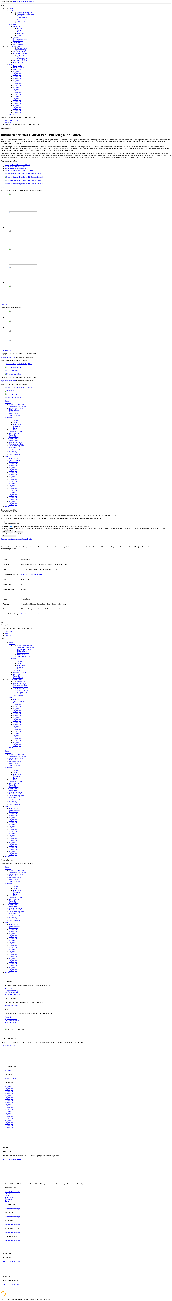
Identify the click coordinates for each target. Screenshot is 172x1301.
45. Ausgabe (13, 496)
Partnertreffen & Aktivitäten (17, 406)
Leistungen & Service (11, 438)
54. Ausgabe (13, 480)
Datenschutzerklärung (8, 539)
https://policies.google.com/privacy (32, 574)
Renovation (16, 426)
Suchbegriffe (5, 625)
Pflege (15, 428)
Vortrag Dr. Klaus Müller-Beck (18, 165)
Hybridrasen (13, 429)
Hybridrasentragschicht (16, 431)
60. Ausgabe (13, 469)
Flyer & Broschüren (15, 449)
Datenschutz (12, 357)
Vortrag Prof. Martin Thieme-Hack (19, 170)
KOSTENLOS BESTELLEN (12, 1159)
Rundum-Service (14, 440)
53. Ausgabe (13, 481)
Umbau (15, 422)
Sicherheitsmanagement (16, 446)
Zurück (3, 187)
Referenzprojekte (14, 451)
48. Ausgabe (13, 490)
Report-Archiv (13, 462)
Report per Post (14, 458)
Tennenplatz (12, 435)
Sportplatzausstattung (15, 442)
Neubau (15, 421)
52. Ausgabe (13, 483)
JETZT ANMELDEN (9, 1045)
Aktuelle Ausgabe (14, 460)
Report (7, 456)
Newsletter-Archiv (14, 455)
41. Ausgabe (13, 503)
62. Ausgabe (13, 465)
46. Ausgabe (13, 494)
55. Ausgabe (13, 478)
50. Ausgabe (13, 487)
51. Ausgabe (13, 485)
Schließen (4, 623)
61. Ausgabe (13, 467)
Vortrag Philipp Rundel (15, 166)
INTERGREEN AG (11, 121)
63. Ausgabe (13, 463)
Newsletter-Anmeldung (16, 453)
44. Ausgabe (13, 497)
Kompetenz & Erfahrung (16, 408)
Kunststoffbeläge (14, 437)
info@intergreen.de (30, 1)
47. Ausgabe (13, 492)
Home (7, 401)
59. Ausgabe (13, 471)
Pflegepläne (12, 447)
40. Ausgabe (13, 505)
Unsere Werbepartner (15, 415)
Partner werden (13, 413)
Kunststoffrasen (14, 433)
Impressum (4, 357)
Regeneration (17, 424)
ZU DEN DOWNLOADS (11, 1261)
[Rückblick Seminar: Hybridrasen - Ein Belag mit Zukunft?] (24, 173)
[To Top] (3, 1296)
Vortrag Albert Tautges (15, 168)
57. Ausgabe (13, 474)
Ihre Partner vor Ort (15, 412)
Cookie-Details (27, 539)
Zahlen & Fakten (14, 410)
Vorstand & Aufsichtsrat (16, 404)
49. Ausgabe (13, 489)
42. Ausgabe (13, 501)
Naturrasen (12, 419)
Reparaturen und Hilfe (16, 444)
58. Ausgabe (13, 472)
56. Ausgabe (13, 476)
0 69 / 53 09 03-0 (18, 1)
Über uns (8, 403)
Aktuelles (8, 123)
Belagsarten (8, 417)
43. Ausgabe (13, 499)
